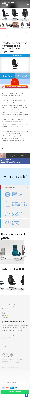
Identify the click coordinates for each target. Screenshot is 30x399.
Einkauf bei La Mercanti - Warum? (10, 304)
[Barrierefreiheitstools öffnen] (26, 395)
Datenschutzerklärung (7, 343)
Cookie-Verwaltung (6, 346)
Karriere (4, 341)
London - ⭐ (5, 317)
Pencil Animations (6, 339)
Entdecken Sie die (9, 335)
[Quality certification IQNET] (11, 355)
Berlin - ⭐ (5, 315)
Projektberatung (6, 337)
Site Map (4, 344)
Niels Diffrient (18, 156)
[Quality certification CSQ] (7, 355)
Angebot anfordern (15, 391)
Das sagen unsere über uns (11, 306)
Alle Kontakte (5, 308)
